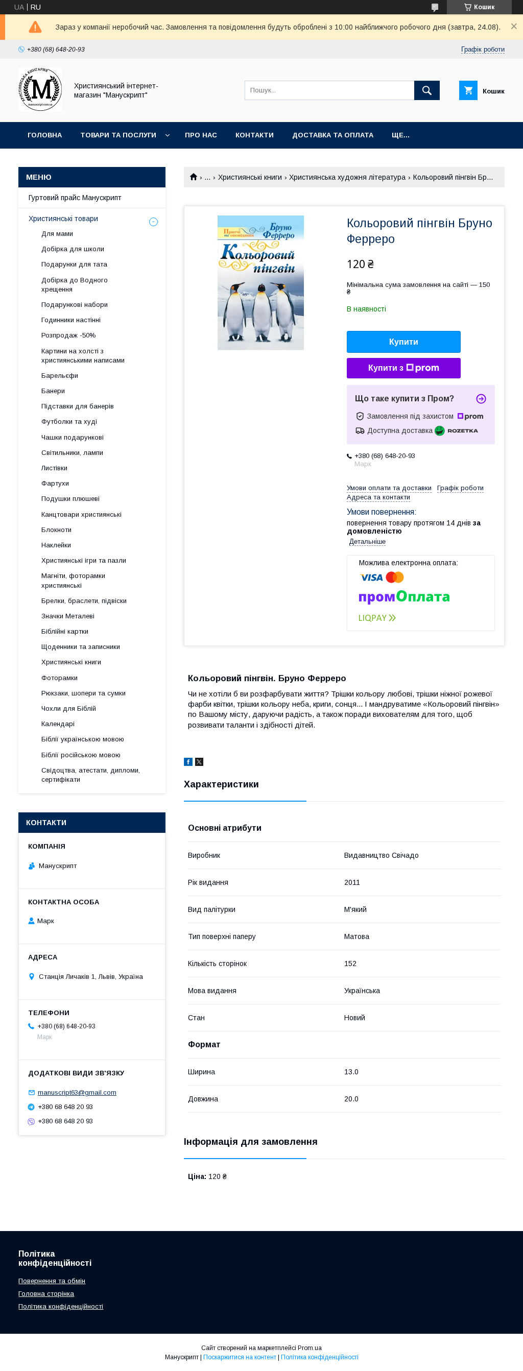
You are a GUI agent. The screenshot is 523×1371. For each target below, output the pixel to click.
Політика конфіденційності (60, 1306)
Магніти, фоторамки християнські (73, 580)
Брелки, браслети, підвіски (84, 601)
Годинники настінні (71, 320)
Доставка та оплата (332, 135)
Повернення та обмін (51, 1281)
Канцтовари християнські (81, 514)
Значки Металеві (67, 616)
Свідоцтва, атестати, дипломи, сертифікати (90, 774)
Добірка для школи (72, 249)
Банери (53, 391)
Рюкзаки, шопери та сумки (83, 693)
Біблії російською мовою (81, 755)
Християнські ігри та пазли (83, 560)
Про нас (201, 135)
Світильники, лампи (72, 452)
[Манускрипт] (40, 109)
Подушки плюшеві (70, 498)
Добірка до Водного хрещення (74, 284)
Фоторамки (59, 678)
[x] (199, 763)
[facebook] (188, 763)
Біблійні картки (64, 631)
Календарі (58, 724)
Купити (403, 342)
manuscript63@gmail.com (77, 1092)
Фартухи (55, 483)
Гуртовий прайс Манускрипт (75, 198)
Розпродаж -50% (68, 335)
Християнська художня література (347, 177)
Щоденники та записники (80, 647)
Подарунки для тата (74, 264)
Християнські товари (63, 218)
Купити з (385, 368)
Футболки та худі (69, 421)
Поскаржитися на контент (239, 1357)
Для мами (57, 233)
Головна (45, 135)
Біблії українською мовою (82, 739)
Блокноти (56, 530)
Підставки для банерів (77, 406)
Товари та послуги (118, 135)
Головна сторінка (46, 1293)
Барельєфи (59, 375)
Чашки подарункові (72, 437)
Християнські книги (250, 177)
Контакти (254, 135)
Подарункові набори (74, 304)
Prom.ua (310, 1348)
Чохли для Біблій (68, 708)
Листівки (54, 468)
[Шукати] (427, 90)
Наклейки (56, 545)
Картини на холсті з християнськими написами (83, 355)
